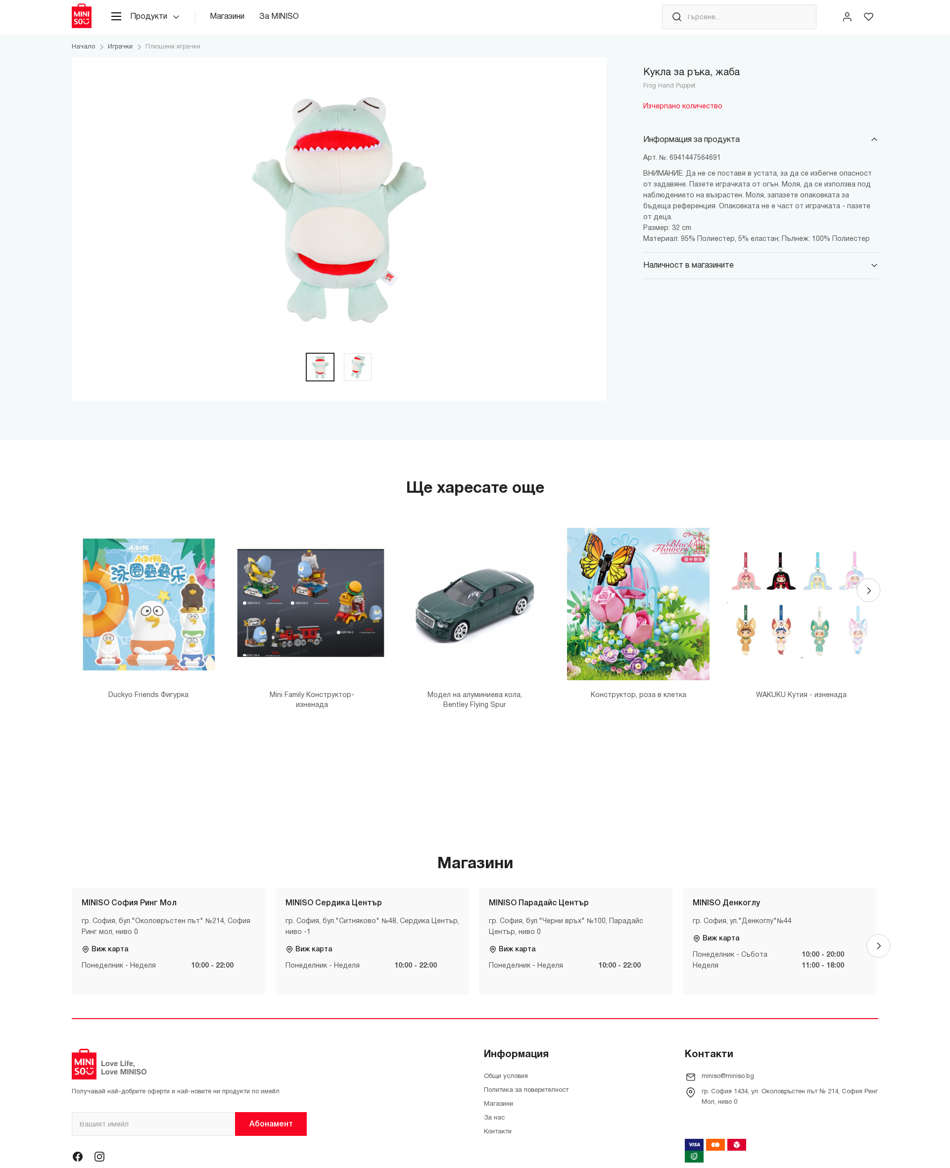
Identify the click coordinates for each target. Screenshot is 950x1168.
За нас (494, 1118)
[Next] (868, 590)
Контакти (498, 1132)
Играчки (120, 47)
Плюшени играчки (172, 47)
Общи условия (506, 1076)
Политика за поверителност (526, 1090)
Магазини (227, 16)
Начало (83, 47)
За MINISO (279, 16)
